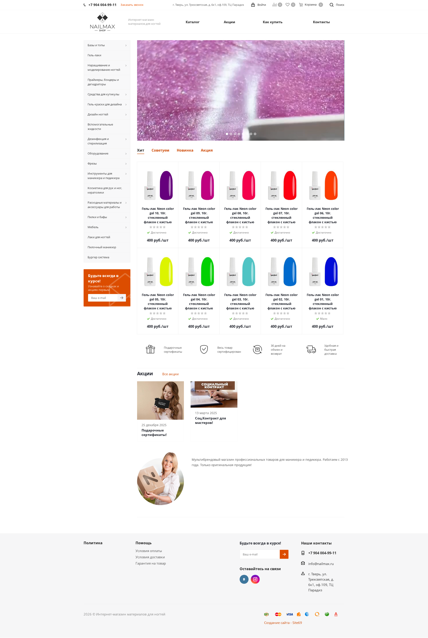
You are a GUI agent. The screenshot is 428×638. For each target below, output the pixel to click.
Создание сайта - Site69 (283, 622)
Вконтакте (244, 579)
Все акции (170, 374)
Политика (93, 542)
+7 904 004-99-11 (322, 552)
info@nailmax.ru (321, 563)
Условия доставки (150, 557)
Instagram (255, 579)
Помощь (144, 542)
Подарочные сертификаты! (154, 432)
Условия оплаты (149, 550)
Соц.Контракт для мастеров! (210, 420)
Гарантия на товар (151, 563)
